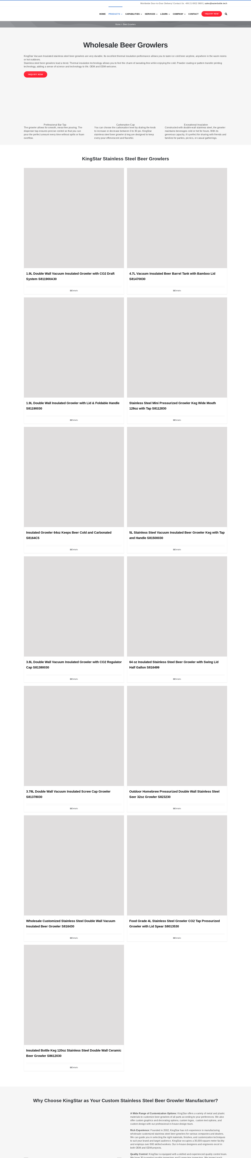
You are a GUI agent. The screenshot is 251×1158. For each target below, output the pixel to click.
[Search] (226, 14)
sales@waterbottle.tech (216, 3)
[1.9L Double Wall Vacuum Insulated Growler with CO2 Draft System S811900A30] (74, 218)
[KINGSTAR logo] (37, 11)
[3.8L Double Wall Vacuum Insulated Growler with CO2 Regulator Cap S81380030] (74, 606)
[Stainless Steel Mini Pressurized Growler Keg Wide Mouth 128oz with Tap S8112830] (177, 348)
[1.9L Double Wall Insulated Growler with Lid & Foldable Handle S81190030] (74, 348)
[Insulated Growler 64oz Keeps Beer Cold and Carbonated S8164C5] (74, 477)
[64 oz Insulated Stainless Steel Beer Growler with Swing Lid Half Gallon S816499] (177, 606)
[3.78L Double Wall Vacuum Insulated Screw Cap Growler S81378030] (74, 736)
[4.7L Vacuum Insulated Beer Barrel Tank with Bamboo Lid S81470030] (177, 218)
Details (75, 291)
